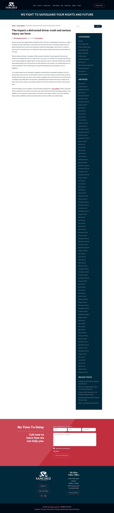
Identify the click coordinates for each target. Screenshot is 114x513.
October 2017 (82, 348)
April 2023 (81, 153)
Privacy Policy (50, 509)
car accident (55, 89)
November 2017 (82, 345)
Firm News (81, 62)
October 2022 (82, 172)
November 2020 (82, 242)
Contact (79, 6)
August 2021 (81, 214)
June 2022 (81, 184)
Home (34, 6)
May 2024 (81, 114)
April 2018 (81, 330)
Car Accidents (39, 38)
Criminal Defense (83, 47)
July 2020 (81, 254)
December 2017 (82, 342)
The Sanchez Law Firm (20, 38)
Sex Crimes (81, 71)
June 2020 (81, 257)
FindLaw (77, 509)
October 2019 (82, 275)
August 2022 (81, 178)
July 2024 (80, 108)
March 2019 (81, 296)
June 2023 (81, 147)
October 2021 (82, 208)
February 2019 (82, 299)
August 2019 (81, 281)
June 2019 (81, 287)
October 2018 (82, 311)
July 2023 (80, 144)
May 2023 (81, 150)
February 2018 (82, 336)
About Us (39, 6)
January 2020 (82, 266)
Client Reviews (56, 6)
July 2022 (80, 181)
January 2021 (81, 235)
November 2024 (82, 96)
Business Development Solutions (64, 509)
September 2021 (82, 211)
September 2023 (82, 138)
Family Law (81, 56)
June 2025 (81, 93)
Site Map (43, 509)
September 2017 (82, 351)
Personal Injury (82, 68)
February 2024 (82, 123)
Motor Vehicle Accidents (85, 65)
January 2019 (81, 302)
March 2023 (81, 156)
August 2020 (82, 251)
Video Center (68, 6)
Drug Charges (82, 50)
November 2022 (82, 169)
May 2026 (81, 84)
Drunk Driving (82, 53)
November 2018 (82, 308)
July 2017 (80, 357)
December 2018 (82, 305)
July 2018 (80, 321)
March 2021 (81, 229)
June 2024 (81, 111)
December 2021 (82, 202)
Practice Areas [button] (46, 6)
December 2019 (82, 269)
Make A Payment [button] (43, 491)
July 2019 (80, 284)
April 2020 (81, 263)
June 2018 (81, 324)
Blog (62, 6)
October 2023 (82, 135)
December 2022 (82, 166)
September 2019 (82, 278)
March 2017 (81, 369)
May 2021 (81, 223)
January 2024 (82, 126)
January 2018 (81, 339)
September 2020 (83, 248)
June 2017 (81, 360)
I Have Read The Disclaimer (63, 448)
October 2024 (82, 99)
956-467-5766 (99, 6)
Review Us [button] (43, 486)
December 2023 (82, 129)
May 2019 (81, 290)
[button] (99, 5)
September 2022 (82, 175)
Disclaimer (56, 451)
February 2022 (82, 196)
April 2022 (81, 190)
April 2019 (81, 293)
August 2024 (81, 105)
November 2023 (82, 132)
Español (74, 6)
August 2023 (81, 141)
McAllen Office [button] (73, 493)
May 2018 (81, 327)
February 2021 (82, 232)
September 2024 (82, 102)
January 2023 (81, 163)
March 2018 (81, 333)
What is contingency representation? (88, 403)
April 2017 (81, 366)
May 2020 (81, 260)
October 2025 (82, 87)
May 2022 (81, 187)
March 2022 (81, 193)
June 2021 (81, 220)
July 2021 (80, 217)
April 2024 (81, 117)
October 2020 (82, 245)
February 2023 (82, 160)
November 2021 (82, 205)
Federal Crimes (82, 59)
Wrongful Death (82, 74)
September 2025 (82, 90)
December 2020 (82, 239)
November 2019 (82, 272)
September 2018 (82, 314)
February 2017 (82, 372)
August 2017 (81, 354)
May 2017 (80, 363)
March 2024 (81, 120)
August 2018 (81, 318)
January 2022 (82, 199)
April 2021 (81, 226)
